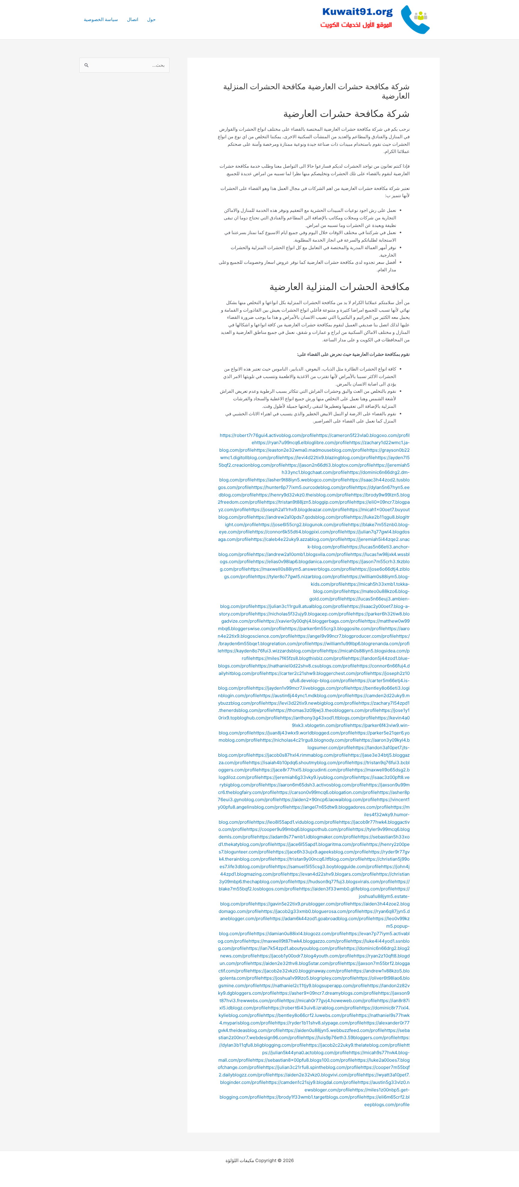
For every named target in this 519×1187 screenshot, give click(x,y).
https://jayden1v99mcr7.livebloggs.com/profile (302, 688)
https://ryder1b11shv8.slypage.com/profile (319, 1023)
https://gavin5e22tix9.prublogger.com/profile (302, 904)
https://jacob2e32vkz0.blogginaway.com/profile (300, 971)
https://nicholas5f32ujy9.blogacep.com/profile (304, 614)
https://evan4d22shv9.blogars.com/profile (331, 874)
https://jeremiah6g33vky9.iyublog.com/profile (309, 777)
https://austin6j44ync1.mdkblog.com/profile (306, 695)
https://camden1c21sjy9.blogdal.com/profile (312, 1082)
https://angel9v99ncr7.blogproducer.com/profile (345, 636)
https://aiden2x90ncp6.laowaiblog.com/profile (328, 799)
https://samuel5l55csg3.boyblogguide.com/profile (328, 866)
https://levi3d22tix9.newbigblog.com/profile (312, 703)
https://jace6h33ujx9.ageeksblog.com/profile (321, 852)
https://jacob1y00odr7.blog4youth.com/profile (305, 956)
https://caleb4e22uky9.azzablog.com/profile (297, 539)
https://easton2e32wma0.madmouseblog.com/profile (310, 450)
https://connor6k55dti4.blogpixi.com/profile (298, 532)
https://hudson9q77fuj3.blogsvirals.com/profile (345, 881)
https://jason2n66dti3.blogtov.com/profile (329, 465)
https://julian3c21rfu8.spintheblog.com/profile (312, 1067)
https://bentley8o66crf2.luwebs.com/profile (309, 1015)
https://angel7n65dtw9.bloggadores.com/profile (340, 807)
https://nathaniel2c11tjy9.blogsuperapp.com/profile (313, 985)
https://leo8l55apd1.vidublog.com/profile (296, 822)
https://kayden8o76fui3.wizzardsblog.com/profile (274, 651)
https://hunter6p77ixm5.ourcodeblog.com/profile (303, 487)
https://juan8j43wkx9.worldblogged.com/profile (304, 733)
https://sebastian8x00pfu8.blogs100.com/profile (304, 1060)
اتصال (132, 19)
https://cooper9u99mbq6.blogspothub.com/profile (300, 829)
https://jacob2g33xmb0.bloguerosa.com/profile (311, 911)
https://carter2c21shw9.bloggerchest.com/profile (318, 673)
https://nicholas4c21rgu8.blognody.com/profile (309, 740)
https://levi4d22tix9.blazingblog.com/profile (328, 457)
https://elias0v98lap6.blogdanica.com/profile (300, 561)
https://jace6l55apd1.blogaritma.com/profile (320, 844)
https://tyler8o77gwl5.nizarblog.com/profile (301, 576)
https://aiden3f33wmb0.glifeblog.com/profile (347, 889)
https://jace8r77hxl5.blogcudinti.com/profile (305, 770)
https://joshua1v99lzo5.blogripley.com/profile (309, 978)
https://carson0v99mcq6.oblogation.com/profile (327, 792)
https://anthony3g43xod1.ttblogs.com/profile (327, 718)
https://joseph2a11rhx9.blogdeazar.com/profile (298, 509)
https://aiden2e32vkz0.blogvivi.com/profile (317, 1075)
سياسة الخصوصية (101, 19)
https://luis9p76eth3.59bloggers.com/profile (350, 1037)
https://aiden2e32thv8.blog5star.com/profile (297, 963)
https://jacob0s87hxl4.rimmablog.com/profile (300, 755)
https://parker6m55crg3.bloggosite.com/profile (335, 628)
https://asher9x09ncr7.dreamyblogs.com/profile (327, 993)
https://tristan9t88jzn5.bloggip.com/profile (309, 502)
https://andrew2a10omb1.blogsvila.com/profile (302, 554)
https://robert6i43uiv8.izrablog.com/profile (313, 1008)
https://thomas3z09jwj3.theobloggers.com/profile (326, 710)
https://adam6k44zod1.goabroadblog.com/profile (321, 918)
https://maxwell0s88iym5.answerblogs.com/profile (301, 569)
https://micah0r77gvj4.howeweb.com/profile (330, 1000)
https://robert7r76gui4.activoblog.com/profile (268, 435)
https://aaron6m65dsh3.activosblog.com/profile (315, 785)
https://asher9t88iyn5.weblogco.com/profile (300, 480)
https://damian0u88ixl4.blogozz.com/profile (300, 933)
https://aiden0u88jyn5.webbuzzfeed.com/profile (333, 1030)
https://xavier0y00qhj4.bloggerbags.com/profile (314, 621)
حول (151, 19)
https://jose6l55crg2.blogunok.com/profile (303, 524)
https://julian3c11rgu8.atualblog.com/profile (301, 606)
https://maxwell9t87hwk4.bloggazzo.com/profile (300, 941)
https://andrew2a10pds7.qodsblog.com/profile (301, 517)
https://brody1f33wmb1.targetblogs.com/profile (314, 1097)
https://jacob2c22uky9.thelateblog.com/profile (355, 1045)
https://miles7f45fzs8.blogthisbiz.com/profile (300, 658)
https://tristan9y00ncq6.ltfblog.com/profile (319, 859)
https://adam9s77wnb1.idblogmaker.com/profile (307, 837)
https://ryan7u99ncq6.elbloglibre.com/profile (301, 442)
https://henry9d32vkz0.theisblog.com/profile (303, 495)
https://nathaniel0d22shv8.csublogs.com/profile (306, 666)
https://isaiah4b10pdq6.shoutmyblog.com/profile (300, 762)
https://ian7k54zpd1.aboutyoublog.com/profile (295, 948)
